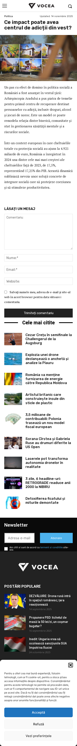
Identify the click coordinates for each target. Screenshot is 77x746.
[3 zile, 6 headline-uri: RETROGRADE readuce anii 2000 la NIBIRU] (13, 483)
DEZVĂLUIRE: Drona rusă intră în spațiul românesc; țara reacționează (50, 600)
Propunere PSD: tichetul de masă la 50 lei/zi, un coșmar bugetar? (48, 622)
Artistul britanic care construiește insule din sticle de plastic (45, 399)
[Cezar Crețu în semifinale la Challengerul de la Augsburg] (13, 339)
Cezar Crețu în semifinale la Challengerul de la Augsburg (48, 339)
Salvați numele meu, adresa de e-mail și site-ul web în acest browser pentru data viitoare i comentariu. (37, 297)
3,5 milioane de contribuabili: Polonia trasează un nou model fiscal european (44, 421)
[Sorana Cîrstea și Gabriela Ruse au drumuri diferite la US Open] (13, 443)
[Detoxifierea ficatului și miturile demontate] (13, 503)
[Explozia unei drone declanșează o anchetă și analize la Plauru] (13, 359)
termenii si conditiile (51, 547)
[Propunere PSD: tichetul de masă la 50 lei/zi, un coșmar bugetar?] (15, 622)
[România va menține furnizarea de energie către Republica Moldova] (13, 379)
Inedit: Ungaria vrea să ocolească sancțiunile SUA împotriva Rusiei (48, 643)
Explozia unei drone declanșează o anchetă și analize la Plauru (46, 359)
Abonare (56, 538)
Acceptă (38, 712)
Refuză (38, 724)
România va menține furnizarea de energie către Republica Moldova (46, 379)
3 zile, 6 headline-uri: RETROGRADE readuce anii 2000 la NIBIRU (47, 483)
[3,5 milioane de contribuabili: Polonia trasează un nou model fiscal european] (13, 419)
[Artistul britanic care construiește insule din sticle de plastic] (13, 399)
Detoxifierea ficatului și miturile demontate (45, 501)
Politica (8, 16)
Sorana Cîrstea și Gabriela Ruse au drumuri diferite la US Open (48, 443)
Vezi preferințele (39, 736)
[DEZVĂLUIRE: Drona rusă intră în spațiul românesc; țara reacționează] (15, 601)
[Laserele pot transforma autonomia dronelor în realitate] (13, 463)
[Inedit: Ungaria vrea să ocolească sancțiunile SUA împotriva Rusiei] (15, 644)
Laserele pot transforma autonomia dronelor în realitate (46, 463)
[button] (70, 665)
